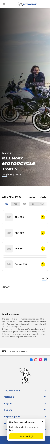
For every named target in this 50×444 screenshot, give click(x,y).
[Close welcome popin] (42, 421)
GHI (24, 204)
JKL (33, 204)
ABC (6, 204)
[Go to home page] (27, 4)
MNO (42, 204)
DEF (15, 204)
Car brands (13, 351)
